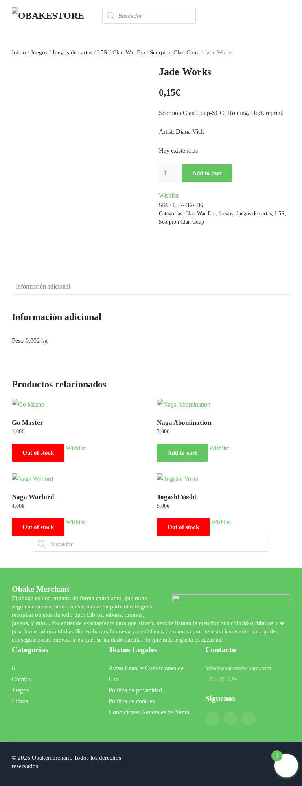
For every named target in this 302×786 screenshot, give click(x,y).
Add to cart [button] (182, 452)
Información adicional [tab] (43, 286)
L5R (102, 52)
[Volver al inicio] (51, 15)
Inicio (19, 52)
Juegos (39, 52)
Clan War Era (128, 52)
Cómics (21, 679)
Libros (20, 701)
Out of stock (38, 452)
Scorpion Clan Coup (175, 52)
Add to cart (207, 173)
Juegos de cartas (72, 52)
